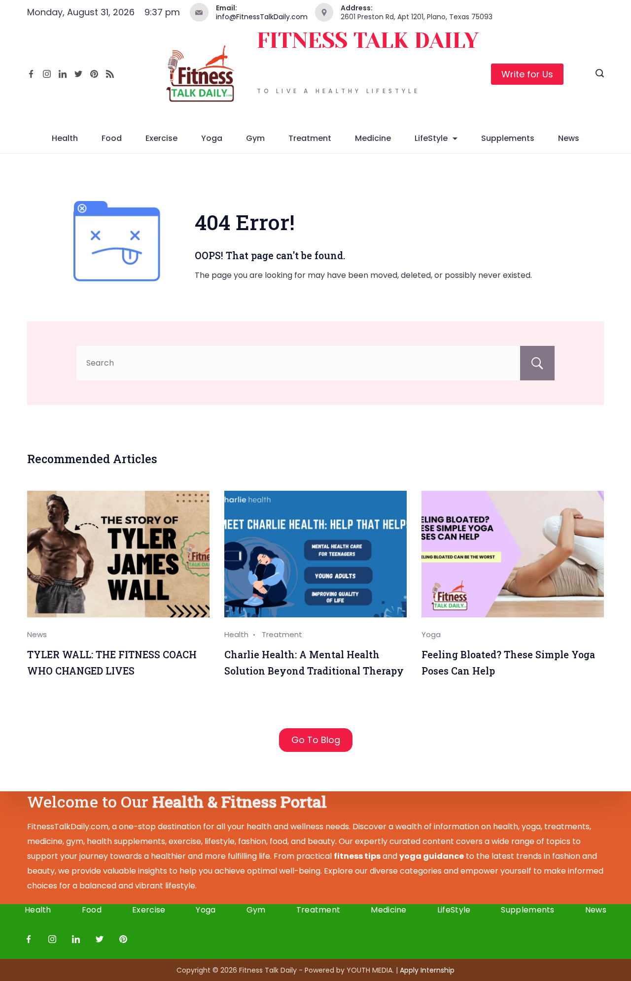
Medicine (373, 138)
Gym (255, 138)
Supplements (507, 138)
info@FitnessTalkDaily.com (262, 17)
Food (112, 138)
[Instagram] (47, 74)
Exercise (161, 138)
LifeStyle (431, 138)
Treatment (309, 138)
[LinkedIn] (63, 74)
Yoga (211, 138)
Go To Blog (315, 740)
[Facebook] (31, 74)
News (568, 138)
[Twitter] (78, 74)
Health (65, 138)
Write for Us (527, 74)
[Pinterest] (94, 74)
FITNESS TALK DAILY (368, 40)
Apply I (427, 970)
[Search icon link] (600, 74)
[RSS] (110, 74)
